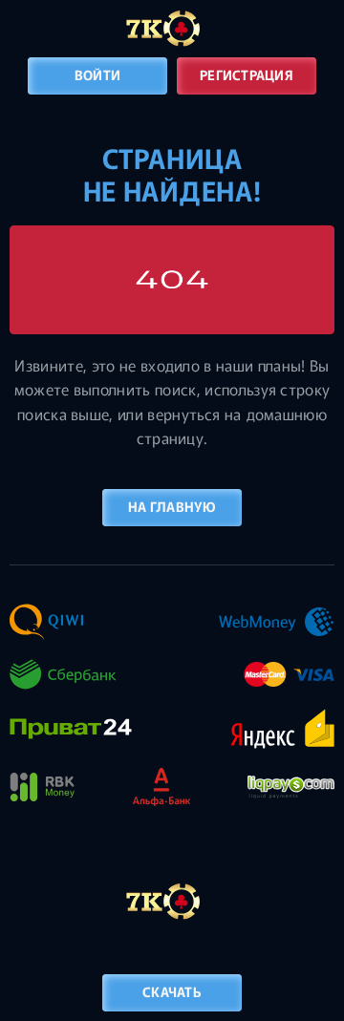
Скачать (172, 991)
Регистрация (246, 74)
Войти (97, 74)
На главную (172, 506)
